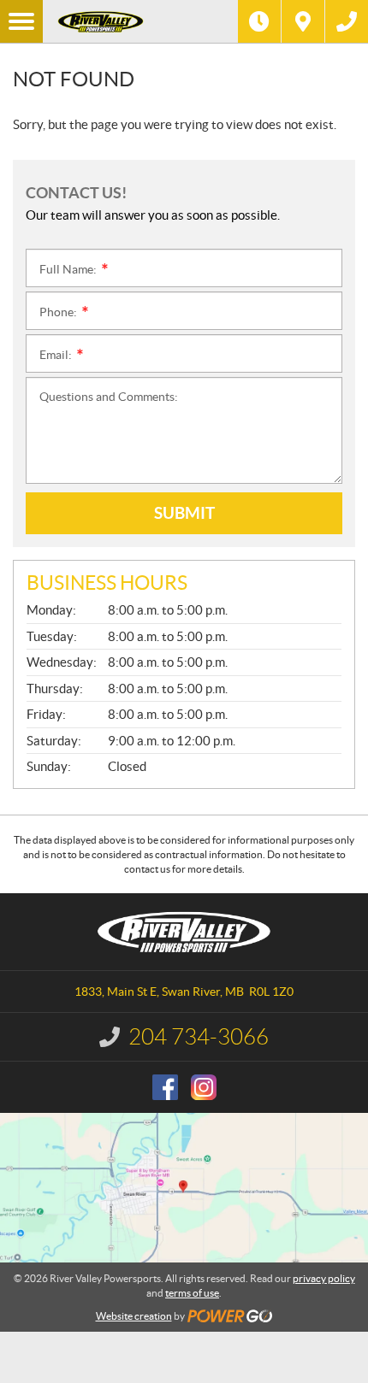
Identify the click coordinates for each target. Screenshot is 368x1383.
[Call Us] (346, 21)
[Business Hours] (259, 21)
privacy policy (324, 1278)
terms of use (192, 1292)
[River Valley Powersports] (140, 21)
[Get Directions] (303, 21)
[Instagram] (204, 1087)
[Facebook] (165, 1087)
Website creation (134, 1315)
